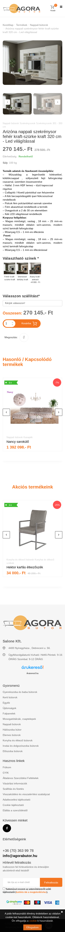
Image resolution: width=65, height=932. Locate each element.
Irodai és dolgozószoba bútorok (21, 745)
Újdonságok (9, 708)
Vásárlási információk (15, 783)
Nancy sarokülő (17, 441)
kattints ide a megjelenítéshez (31, 892)
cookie (33, 920)
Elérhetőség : (10, 156)
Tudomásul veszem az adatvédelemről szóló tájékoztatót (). (27, 890)
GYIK (6, 772)
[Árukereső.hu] (32, 669)
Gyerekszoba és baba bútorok (20, 692)
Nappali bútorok (39, 25)
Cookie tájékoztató (13, 805)
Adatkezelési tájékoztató (16, 799)
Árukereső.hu (32, 673)
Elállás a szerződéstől (15, 810)
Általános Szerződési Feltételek (20, 778)
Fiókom (7, 767)
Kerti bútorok (10, 697)
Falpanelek (9, 713)
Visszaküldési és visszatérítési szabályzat (26, 794)
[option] (32, 62)
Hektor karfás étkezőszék (24, 567)
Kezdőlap (8, 25)
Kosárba (26, 323)
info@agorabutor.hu (20, 856)
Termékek (21, 25)
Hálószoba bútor (12, 729)
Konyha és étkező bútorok (17, 740)
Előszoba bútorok (13, 751)
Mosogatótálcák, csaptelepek (19, 718)
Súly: (5, 162)
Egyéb (6, 702)
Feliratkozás (51, 882)
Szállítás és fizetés (13, 788)
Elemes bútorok (12, 735)
